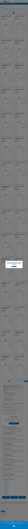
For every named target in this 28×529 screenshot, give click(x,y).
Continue (14, 266)
